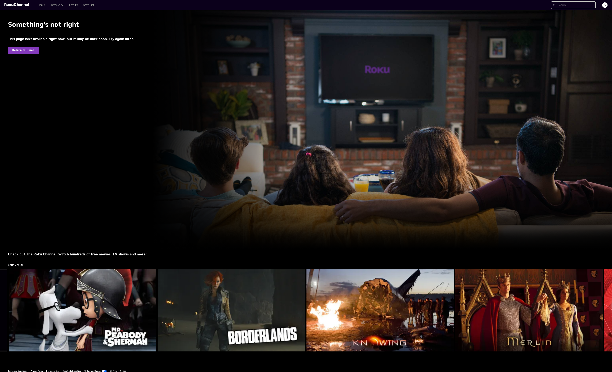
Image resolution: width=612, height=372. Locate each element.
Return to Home (23, 50)
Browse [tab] (55, 5)
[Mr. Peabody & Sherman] (82, 310)
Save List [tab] (88, 5)
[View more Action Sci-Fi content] (608, 310)
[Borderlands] (231, 310)
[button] (83, 310)
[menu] (605, 5)
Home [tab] (41, 5)
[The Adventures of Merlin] (529, 310)
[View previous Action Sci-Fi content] (4, 310)
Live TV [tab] (73, 5)
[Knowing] (380, 310)
